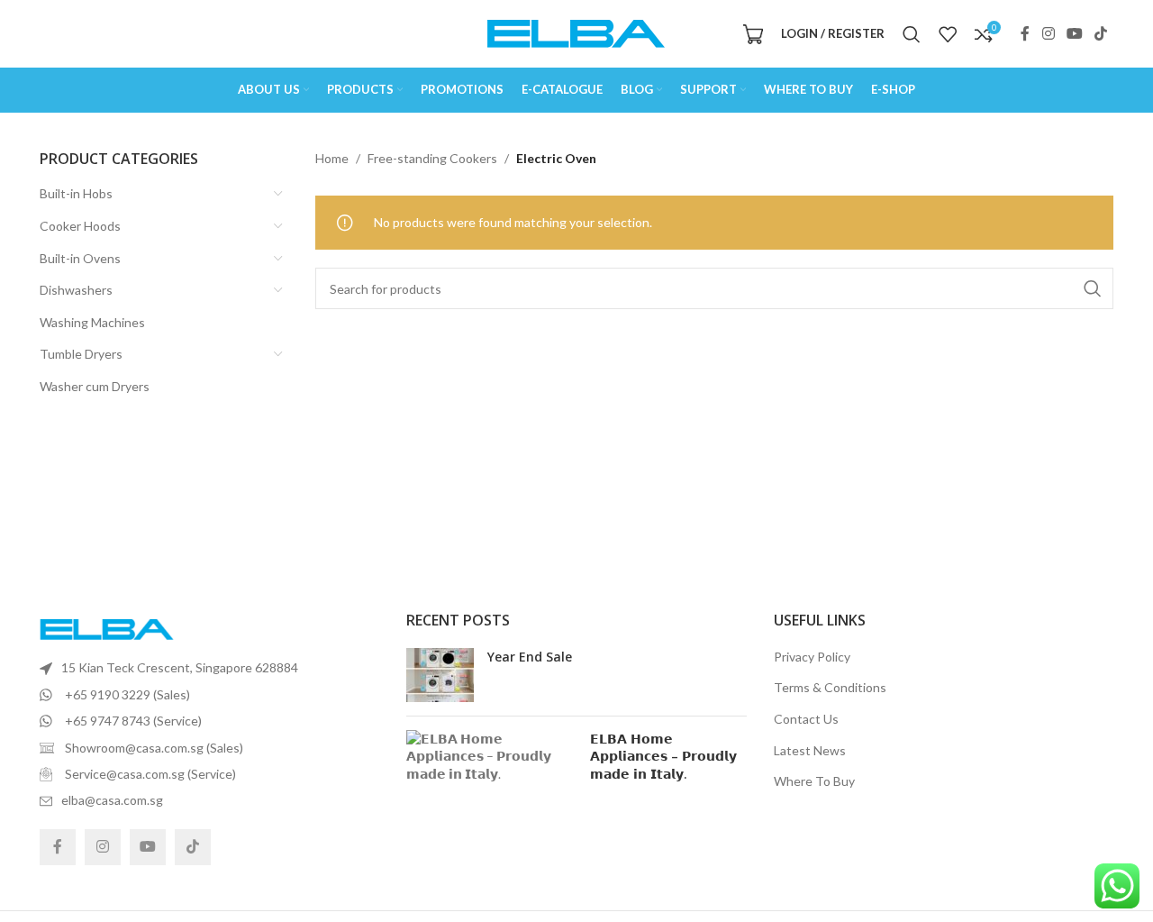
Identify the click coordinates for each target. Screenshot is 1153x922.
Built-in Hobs (76, 193)
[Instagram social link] (1048, 33)
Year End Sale (529, 656)
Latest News (810, 750)
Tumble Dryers (81, 353)
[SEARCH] (1092, 288)
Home (332, 158)
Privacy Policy (812, 656)
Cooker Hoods (80, 225)
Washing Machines (92, 322)
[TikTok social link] (1101, 33)
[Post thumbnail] (440, 675)
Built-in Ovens (80, 258)
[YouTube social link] (1074, 33)
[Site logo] (576, 32)
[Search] (912, 34)
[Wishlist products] (948, 34)
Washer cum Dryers (95, 386)
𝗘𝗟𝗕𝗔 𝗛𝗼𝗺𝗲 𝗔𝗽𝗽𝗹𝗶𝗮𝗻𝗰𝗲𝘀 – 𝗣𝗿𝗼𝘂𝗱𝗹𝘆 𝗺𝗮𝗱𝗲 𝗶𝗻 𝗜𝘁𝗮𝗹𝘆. (663, 756)
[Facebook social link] (1025, 33)
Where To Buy (814, 781)
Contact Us (806, 718)
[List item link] (209, 668)
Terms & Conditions (830, 687)
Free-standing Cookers (432, 158)
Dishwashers (76, 289)
